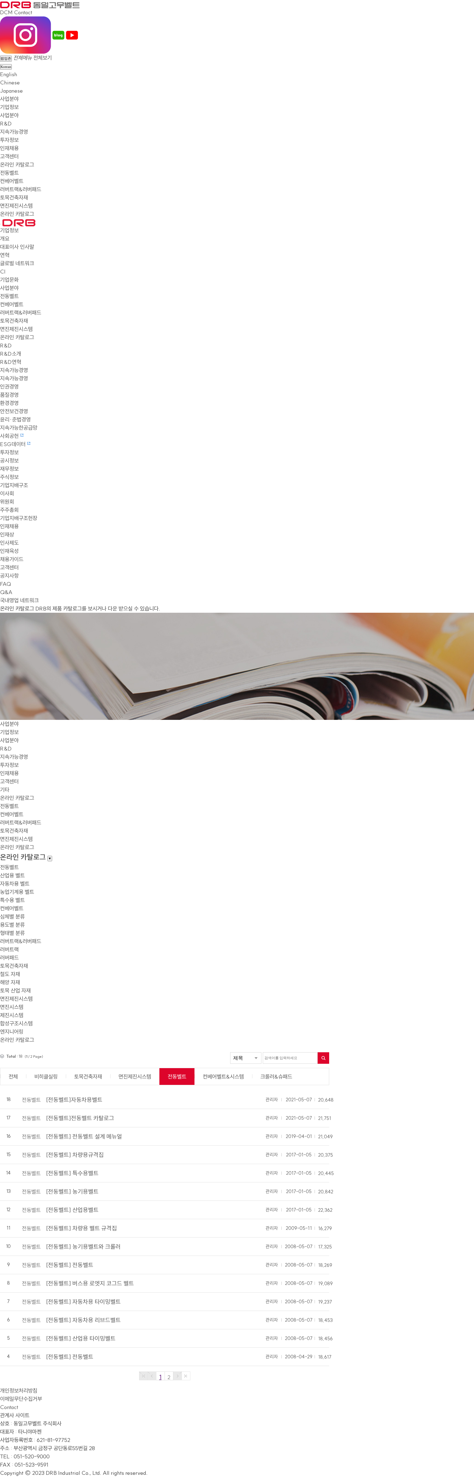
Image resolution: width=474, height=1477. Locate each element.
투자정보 (9, 139)
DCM (6, 12)
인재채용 (9, 148)
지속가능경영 (14, 131)
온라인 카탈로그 (17, 164)
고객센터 (9, 156)
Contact (23, 12)
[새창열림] (25, 34)
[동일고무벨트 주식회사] (40, 4)
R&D (6, 123)
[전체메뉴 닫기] (0, 224)
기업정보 (9, 107)
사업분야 (9, 98)
